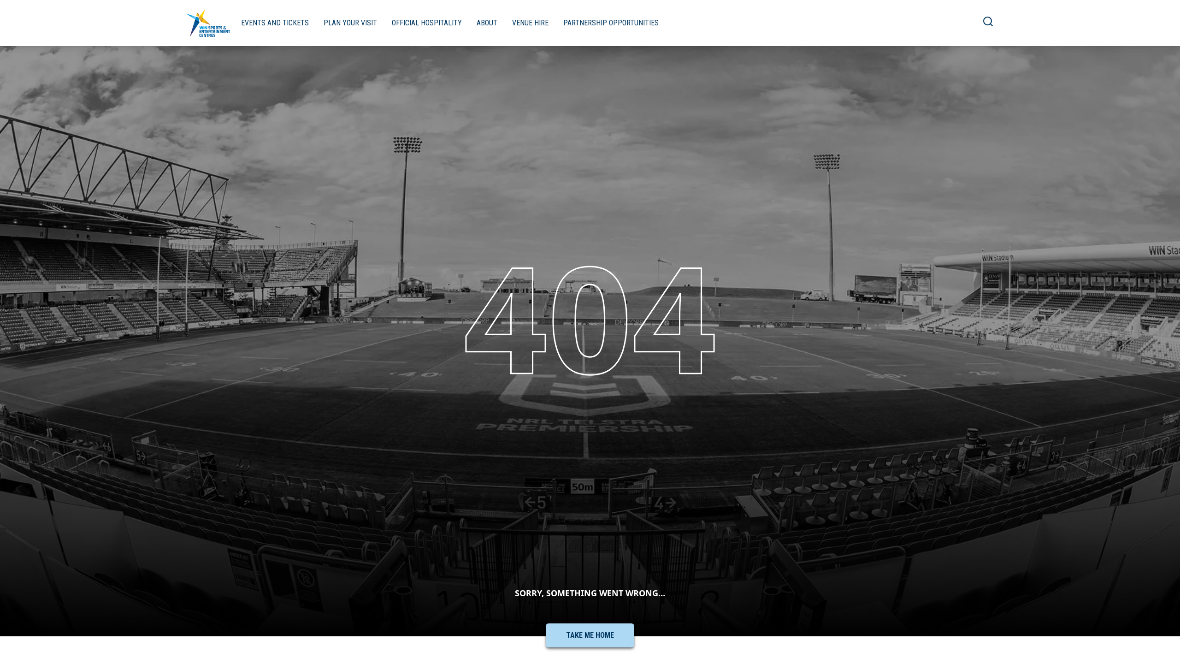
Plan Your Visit (350, 22)
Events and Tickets (275, 22)
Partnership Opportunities (611, 22)
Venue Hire (530, 22)
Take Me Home (590, 635)
